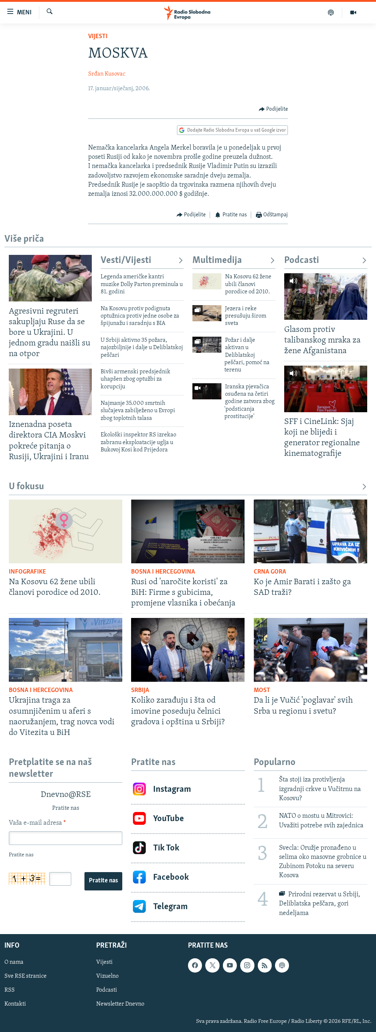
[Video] (353, 12)
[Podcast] (331, 12)
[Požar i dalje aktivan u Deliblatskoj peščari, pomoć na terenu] (206, 345)
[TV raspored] (282, 965)
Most (262, 690)
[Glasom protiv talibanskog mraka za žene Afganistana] (325, 296)
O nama (14, 962)
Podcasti (301, 261)
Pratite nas (103, 881)
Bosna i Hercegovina (163, 572)
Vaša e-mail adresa (37, 823)
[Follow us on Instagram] (247, 965)
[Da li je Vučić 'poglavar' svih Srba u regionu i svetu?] (310, 650)
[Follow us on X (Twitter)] (212, 965)
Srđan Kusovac (106, 74)
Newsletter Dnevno (120, 1004)
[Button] (273, 109)
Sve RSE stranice (25, 976)
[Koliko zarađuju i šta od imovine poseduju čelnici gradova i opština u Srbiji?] (188, 650)
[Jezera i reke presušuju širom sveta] (206, 313)
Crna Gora (270, 572)
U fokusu (26, 487)
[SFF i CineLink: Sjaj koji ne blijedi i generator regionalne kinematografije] (325, 389)
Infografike (27, 572)
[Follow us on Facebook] (195, 965)
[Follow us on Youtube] (230, 965)
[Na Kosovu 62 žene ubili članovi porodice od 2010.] (206, 281)
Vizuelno (107, 976)
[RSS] (265, 965)
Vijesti (98, 36)
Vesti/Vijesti (126, 261)
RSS (9, 990)
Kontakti (15, 1004)
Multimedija (217, 261)
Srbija (140, 690)
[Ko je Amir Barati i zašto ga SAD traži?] (310, 531)
